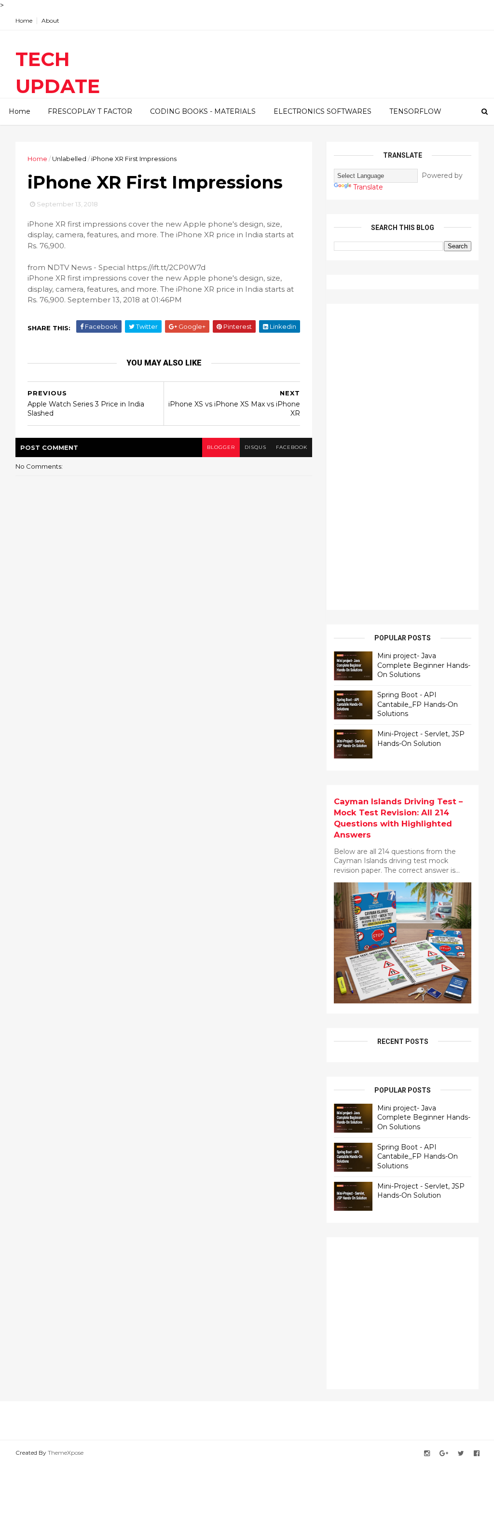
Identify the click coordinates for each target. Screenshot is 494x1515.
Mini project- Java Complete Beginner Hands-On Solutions (423, 665)
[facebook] (477, 1453)
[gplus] (443, 1453)
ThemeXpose (65, 1452)
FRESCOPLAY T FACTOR (90, 111)
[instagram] (427, 1453)
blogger (221, 447)
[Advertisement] (406, 455)
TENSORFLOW (415, 111)
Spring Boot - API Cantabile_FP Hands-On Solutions (417, 704)
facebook (291, 447)
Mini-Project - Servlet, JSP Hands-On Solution (421, 739)
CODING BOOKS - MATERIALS (203, 111)
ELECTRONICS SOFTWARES (322, 111)
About (50, 20)
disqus (255, 447)
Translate (368, 187)
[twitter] (461, 1453)
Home (23, 20)
